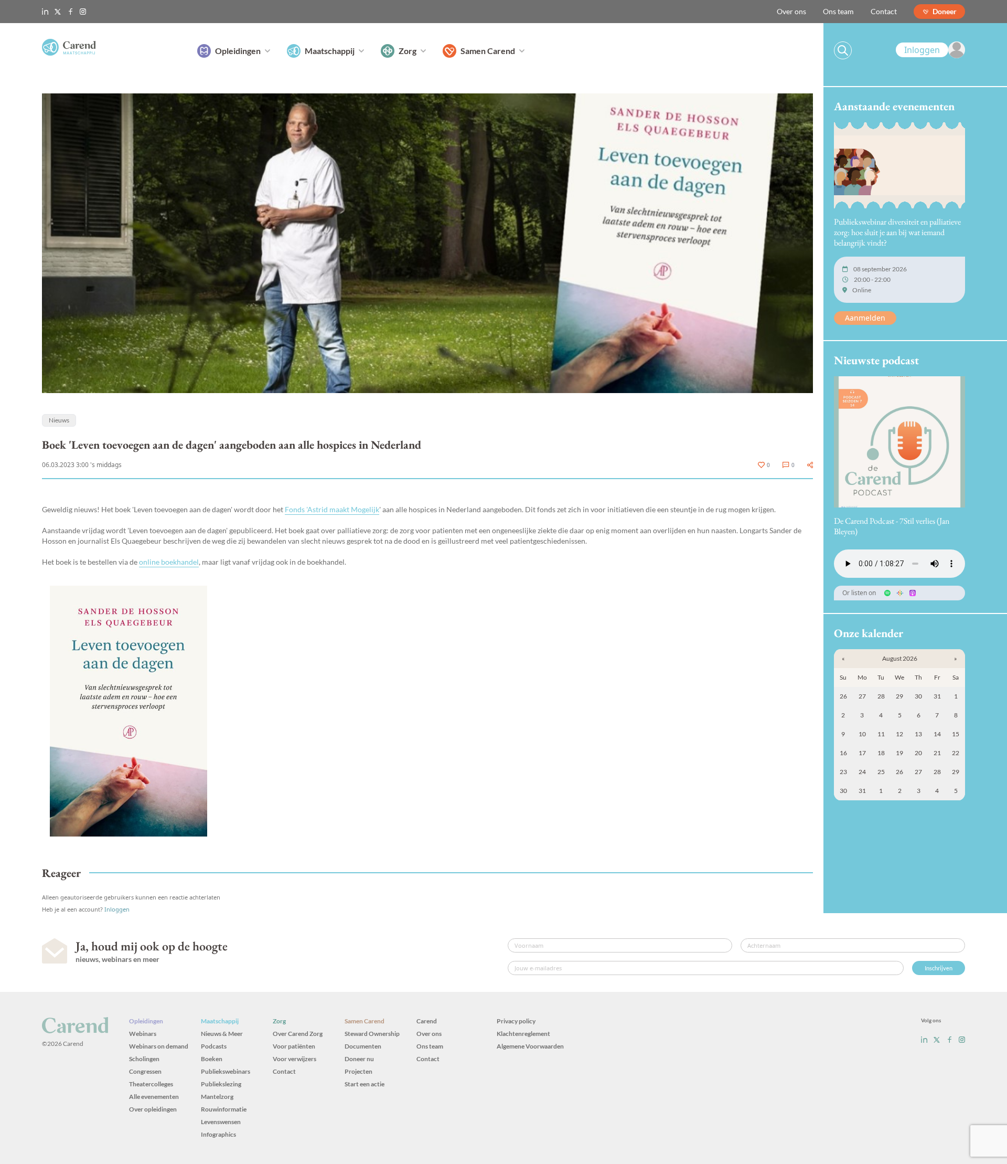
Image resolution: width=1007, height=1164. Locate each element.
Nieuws (59, 420)
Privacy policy (516, 1021)
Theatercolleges (151, 1084)
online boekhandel (169, 561)
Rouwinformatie (224, 1109)
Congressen (145, 1071)
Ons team (838, 11)
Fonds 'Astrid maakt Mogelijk (332, 509)
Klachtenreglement (523, 1034)
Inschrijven (938, 968)
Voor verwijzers (294, 1059)
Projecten (358, 1071)
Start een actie (364, 1084)
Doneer (945, 11)
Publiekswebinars (225, 1071)
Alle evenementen (154, 1096)
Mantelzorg (217, 1096)
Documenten (363, 1046)
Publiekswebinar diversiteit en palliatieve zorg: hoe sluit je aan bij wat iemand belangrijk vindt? (897, 232)
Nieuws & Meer (222, 1034)
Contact (884, 11)
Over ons (791, 11)
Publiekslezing (221, 1084)
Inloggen (117, 909)
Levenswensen (221, 1122)
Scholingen (144, 1059)
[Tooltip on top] (810, 465)
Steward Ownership (372, 1034)
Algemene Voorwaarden (530, 1046)
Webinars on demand (158, 1046)
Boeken (211, 1059)
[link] (930, 49)
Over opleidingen (153, 1109)
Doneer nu (359, 1059)
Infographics (218, 1134)
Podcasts (214, 1046)
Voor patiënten (294, 1046)
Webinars (142, 1034)
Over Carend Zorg (298, 1034)
